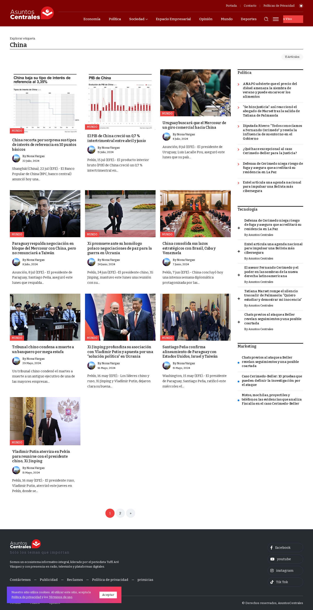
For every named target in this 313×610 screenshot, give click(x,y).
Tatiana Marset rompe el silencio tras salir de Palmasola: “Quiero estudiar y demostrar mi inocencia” (273, 295)
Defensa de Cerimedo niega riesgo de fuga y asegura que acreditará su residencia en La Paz (273, 168)
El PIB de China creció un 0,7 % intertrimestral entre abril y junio (116, 138)
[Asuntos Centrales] (32, 13)
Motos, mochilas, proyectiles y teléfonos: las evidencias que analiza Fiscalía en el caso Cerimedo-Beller (272, 399)
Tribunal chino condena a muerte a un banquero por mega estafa (43, 349)
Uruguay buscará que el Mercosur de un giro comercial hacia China (194, 125)
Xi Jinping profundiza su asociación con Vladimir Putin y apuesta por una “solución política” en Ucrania (120, 352)
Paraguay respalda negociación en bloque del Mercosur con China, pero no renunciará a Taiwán (44, 248)
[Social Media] (285, 547)
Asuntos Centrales (260, 235)
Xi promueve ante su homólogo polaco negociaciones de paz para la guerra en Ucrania (119, 248)
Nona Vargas (36, 156)
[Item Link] (45, 101)
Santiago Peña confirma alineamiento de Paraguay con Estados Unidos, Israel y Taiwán (190, 352)
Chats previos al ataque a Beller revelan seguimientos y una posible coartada (272, 319)
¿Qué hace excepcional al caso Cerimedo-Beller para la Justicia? (270, 151)
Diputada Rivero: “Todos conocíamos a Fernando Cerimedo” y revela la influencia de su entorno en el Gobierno (272, 132)
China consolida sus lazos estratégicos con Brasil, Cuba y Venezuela (189, 248)
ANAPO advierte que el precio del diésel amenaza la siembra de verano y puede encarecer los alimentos (270, 90)
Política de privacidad (26, 597)
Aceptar (108, 594)
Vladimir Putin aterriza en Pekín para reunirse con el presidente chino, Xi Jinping (41, 456)
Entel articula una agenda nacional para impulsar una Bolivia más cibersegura (272, 187)
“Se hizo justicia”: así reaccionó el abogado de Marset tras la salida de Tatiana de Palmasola (271, 111)
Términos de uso (60, 597)
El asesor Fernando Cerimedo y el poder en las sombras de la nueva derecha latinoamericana (271, 272)
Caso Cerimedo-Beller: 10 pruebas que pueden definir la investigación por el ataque (272, 380)
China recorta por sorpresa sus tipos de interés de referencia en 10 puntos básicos (44, 145)
